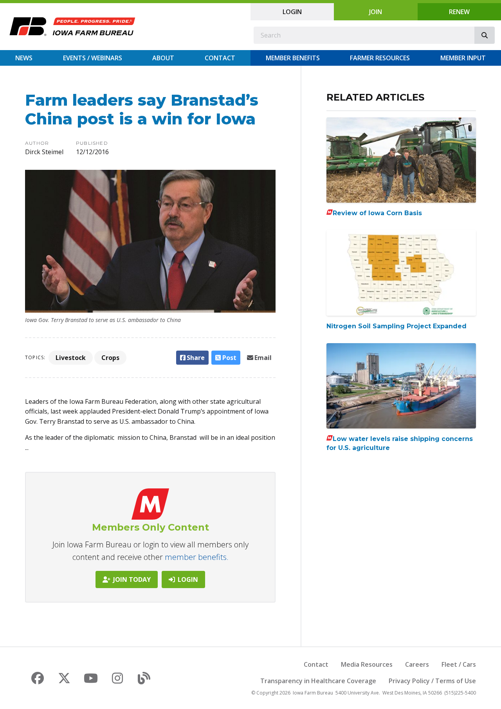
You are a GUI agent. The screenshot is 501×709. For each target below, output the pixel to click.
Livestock (71, 357)
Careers (417, 664)
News (23, 58)
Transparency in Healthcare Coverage (318, 681)
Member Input (463, 58)
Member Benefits (293, 58)
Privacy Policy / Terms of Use (432, 681)
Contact (220, 58)
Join (375, 11)
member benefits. (197, 557)
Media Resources (367, 664)
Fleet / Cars (459, 664)
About (163, 58)
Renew (459, 11)
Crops (110, 357)
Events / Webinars (92, 58)
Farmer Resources (380, 58)
